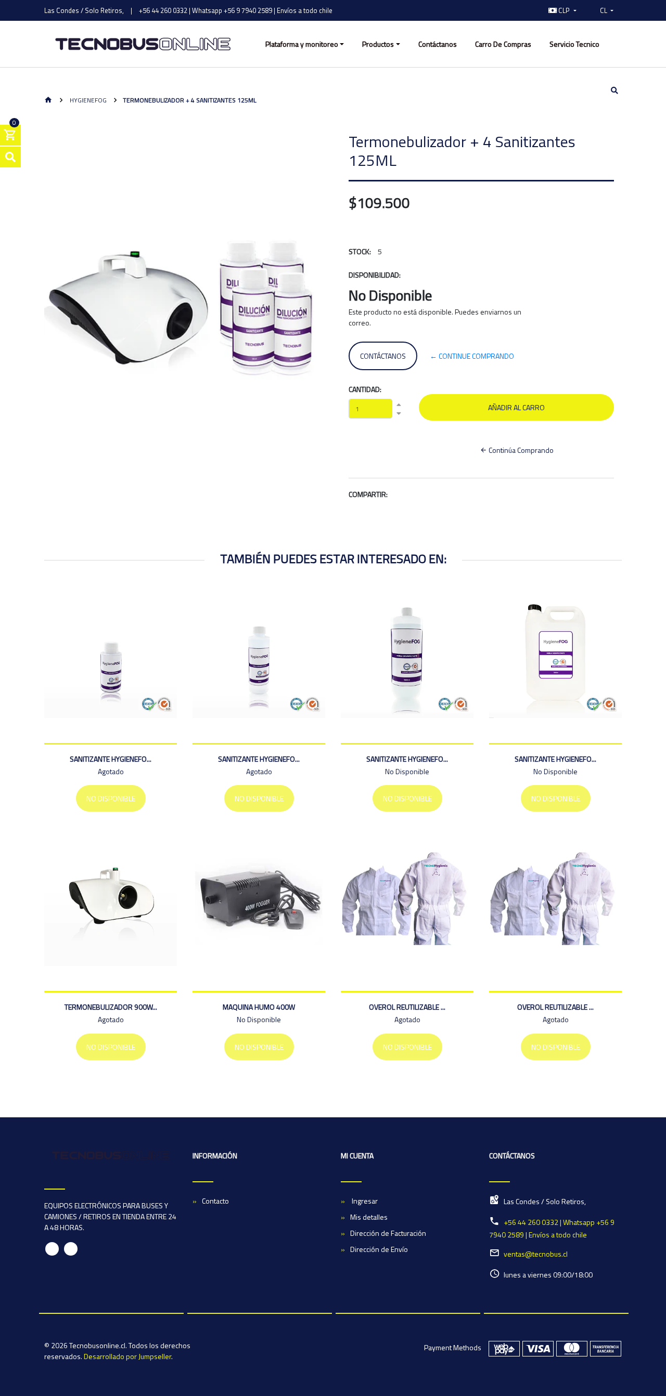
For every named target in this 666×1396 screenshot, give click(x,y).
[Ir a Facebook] (518, 10)
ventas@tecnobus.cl (536, 1253)
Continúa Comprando (520, 450)
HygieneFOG (87, 100)
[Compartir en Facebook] (421, 495)
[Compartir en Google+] (444, 495)
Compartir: (368, 494)
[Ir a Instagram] (529, 10)
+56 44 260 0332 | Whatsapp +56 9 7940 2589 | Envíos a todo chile (235, 10)
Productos (378, 43)
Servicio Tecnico (574, 43)
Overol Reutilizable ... (407, 1006)
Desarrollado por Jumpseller (127, 1356)
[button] (562, 10)
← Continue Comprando (472, 355)
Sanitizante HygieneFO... (110, 758)
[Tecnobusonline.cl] (142, 44)
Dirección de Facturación (388, 1233)
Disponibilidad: (375, 274)
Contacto (215, 1200)
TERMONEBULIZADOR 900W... (111, 1006)
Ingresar (364, 1200)
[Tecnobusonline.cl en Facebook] (52, 1249)
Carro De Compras (503, 43)
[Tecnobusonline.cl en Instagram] (71, 1249)
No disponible (110, 798)
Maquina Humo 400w (259, 1006)
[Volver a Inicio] (48, 101)
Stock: (360, 251)
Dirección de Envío (379, 1249)
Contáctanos (437, 43)
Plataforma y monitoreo (301, 43)
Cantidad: (365, 389)
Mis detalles (369, 1216)
